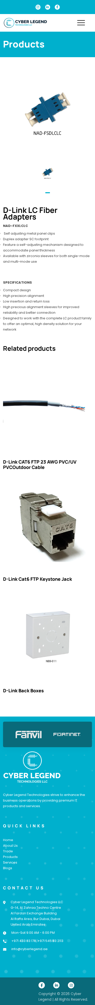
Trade (8, 851)
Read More (48, 407)
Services (10, 862)
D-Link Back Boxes (23, 690)
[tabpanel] (47, 173)
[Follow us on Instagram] (38, 7)
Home (8, 840)
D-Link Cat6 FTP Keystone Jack (37, 579)
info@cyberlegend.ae (29, 949)
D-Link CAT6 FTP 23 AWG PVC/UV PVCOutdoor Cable (40, 464)
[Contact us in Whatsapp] (82, 959)
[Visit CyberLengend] (25, 22)
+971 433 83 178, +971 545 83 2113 (37, 940)
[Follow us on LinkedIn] (47, 7)
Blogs (7, 868)
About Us (10, 845)
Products (10, 856)
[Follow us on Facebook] (57, 7)
